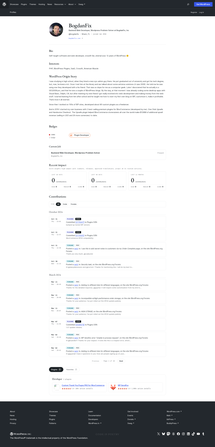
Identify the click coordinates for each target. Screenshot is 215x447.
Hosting (13, 419)
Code (65, 204)
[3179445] (80, 235)
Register (194, 12)
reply (76, 248)
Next (121, 361)
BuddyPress (173, 423)
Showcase (53, 411)
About (12, 411)
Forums (73, 204)
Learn (90, 411)
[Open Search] (188, 4)
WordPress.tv (95, 423)
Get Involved (133, 411)
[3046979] (80, 325)
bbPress (171, 419)
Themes (52, 415)
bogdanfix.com (75, 38)
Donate (132, 419)
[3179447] (80, 222)
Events (130, 415)
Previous (95, 361)
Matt (170, 415)
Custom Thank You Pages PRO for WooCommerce (83, 385)
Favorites (71, 369)
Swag (131, 423)
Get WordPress (203, 4)
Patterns (52, 423)
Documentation (94, 415)
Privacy (13, 423)
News (12, 415)
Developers (93, 419)
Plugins (55, 369)
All (58, 204)
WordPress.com (174, 411)
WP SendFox (123, 385)
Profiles (13, 12)
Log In (201, 12)
